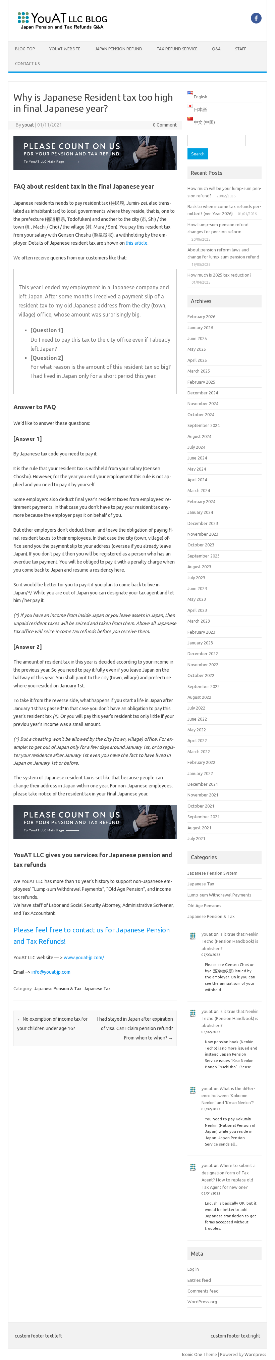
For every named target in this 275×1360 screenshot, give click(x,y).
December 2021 (202, 784)
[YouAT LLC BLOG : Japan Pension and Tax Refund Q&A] (62, 30)
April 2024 (197, 479)
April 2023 (197, 610)
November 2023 (202, 534)
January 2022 (200, 773)
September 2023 (203, 555)
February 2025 (201, 382)
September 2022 (203, 686)
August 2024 (199, 436)
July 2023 (196, 577)
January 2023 (200, 642)
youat (28, 125)
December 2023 (202, 523)
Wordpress (255, 1354)
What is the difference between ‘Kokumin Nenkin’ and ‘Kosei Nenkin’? (228, 1095)
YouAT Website (64, 49)
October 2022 (200, 675)
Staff (240, 49)
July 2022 (196, 708)
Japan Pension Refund (118, 49)
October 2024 (200, 414)
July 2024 (196, 447)
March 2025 (198, 371)
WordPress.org (202, 1301)
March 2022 (198, 751)
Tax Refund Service (177, 49)
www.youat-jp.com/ (84, 957)
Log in (193, 1269)
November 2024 (202, 403)
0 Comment (165, 125)
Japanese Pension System (212, 873)
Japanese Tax (97, 988)
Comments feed (203, 1291)
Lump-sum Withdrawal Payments (219, 894)
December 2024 (202, 392)
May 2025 (196, 349)
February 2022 (201, 762)
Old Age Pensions (204, 905)
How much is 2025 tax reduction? (219, 275)
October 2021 (200, 806)
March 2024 (198, 490)
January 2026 (200, 327)
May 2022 (196, 729)
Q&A (216, 49)
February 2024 (201, 501)
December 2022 (202, 653)
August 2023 (199, 566)
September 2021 (203, 816)
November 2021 (202, 794)
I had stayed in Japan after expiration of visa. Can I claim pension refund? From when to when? (135, 1028)
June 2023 (197, 588)
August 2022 (199, 697)
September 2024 (203, 425)
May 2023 (196, 599)
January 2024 (200, 512)
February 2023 (201, 632)
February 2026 (201, 316)
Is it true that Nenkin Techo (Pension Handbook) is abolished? (230, 941)
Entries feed (199, 1280)
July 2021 (196, 838)
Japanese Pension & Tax (57, 988)
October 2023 (200, 544)
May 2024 (196, 469)
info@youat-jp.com (51, 972)
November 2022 (202, 664)
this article (137, 243)
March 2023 (198, 621)
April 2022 (197, 740)
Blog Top (25, 49)
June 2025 (197, 338)
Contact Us (27, 63)
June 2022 (197, 719)
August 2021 (199, 827)
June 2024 (197, 457)
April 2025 (197, 360)
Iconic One (192, 1354)
